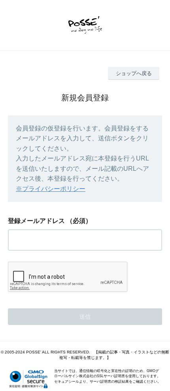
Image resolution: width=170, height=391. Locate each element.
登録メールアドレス (36, 220)
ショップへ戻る (134, 73)
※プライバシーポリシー (50, 188)
